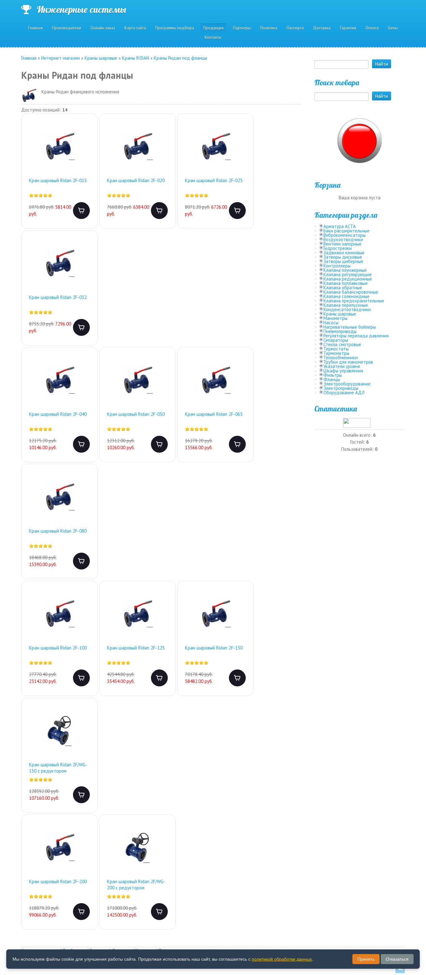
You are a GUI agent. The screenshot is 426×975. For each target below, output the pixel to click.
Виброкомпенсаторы (344, 235)
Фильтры (332, 375)
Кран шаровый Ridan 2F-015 (58, 180)
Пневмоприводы (339, 331)
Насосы (330, 323)
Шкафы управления (343, 371)
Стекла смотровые (342, 344)
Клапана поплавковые (345, 283)
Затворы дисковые (342, 257)
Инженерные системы (81, 9)
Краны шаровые (339, 314)
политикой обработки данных (282, 959)
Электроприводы (340, 388)
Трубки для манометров (348, 362)
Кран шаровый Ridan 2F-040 (58, 414)
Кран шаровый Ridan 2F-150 (214, 648)
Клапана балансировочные (350, 292)
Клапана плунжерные (345, 270)
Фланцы (331, 379)
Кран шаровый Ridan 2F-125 (136, 648)
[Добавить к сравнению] (87, 151)
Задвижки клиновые (344, 253)
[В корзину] (81, 210)
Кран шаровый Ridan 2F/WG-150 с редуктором (58, 768)
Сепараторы (335, 340)
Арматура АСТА (339, 226)
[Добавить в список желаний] (87, 131)
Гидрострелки (337, 248)
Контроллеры (337, 266)
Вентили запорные (342, 244)
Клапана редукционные (347, 279)
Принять (366, 959)
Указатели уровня (341, 366)
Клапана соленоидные (346, 296)
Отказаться (397, 959)
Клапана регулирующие (347, 274)
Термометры (336, 353)
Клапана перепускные (345, 305)
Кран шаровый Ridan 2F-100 (58, 648)
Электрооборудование (346, 384)
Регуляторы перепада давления (356, 336)
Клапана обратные (342, 288)
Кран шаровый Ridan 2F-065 (214, 414)
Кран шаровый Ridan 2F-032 (58, 297)
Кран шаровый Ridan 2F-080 (58, 531)
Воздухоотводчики (343, 239)
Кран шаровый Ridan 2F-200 (58, 881)
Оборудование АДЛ (344, 392)
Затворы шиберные (343, 261)
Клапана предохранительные (353, 301)
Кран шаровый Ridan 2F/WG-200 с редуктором (136, 884)
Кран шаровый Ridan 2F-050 (136, 414)
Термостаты (336, 349)
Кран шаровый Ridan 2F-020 (136, 180)
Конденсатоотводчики (347, 309)
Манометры (335, 318)
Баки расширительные (346, 231)
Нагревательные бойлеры (349, 327)
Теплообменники (340, 358)
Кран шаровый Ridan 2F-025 (214, 180)
